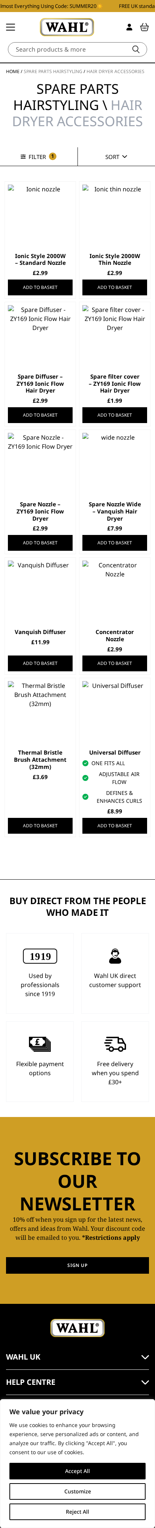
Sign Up (77, 1265)
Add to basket (40, 287)
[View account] (129, 27)
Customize (77, 1491)
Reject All (77, 1511)
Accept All (77, 1471)
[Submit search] (136, 49)
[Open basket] (144, 27)
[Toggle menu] (10, 27)
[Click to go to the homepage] (67, 27)
